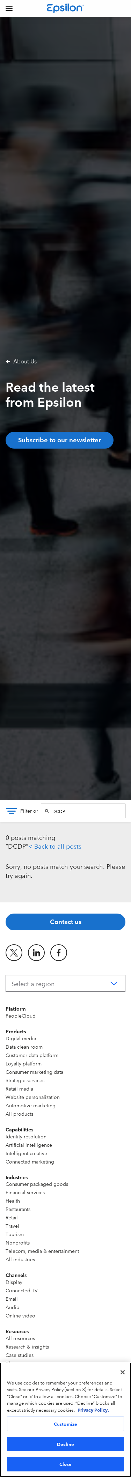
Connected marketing (30, 1161)
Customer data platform (32, 1054)
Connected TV (22, 1290)
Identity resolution (26, 1136)
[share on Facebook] (58, 952)
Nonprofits (18, 1242)
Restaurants (18, 1208)
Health (13, 1200)
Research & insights (27, 1346)
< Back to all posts (54, 845)
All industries (20, 1259)
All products (19, 1113)
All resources (20, 1338)
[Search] (46, 811)
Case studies (20, 1354)
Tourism (15, 1234)
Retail (12, 1217)
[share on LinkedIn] (36, 952)
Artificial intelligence (29, 1144)
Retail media (19, 1088)
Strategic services (25, 1080)
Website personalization (33, 1096)
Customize (65, 1423)
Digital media (21, 1038)
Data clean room (24, 1046)
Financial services (25, 1192)
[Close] (122, 1372)
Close (65, 1464)
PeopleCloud (21, 1015)
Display (14, 1281)
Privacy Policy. (93, 1409)
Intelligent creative (26, 1153)
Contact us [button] (65, 921)
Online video (20, 1315)
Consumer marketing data (34, 1071)
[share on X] (14, 952)
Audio (13, 1307)
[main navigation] (9, 8)
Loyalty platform (24, 1063)
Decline (65, 1444)
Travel (12, 1225)
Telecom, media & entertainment (42, 1250)
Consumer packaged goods (37, 1183)
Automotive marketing (31, 1105)
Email (12, 1298)
